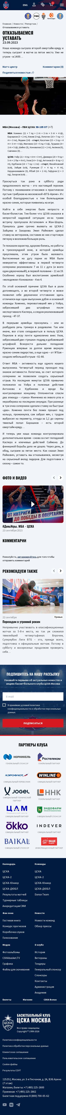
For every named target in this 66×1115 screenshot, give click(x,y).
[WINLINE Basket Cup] (43, 16)
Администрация (44, 986)
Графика (8, 963)
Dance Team (42, 894)
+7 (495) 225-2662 (26, 1091)
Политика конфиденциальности (20, 1039)
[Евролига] (51, 16)
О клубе (39, 944)
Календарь (9, 864)
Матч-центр (10, 66)
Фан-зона (8, 913)
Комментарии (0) (53, 66)
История (40, 952)
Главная (7, 23)
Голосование (10, 937)
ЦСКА (6, 871)
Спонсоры (41, 975)
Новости (18, 23)
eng (25, 5)
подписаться (33, 723)
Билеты (7, 999)
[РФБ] (36, 16)
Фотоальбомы (11, 952)
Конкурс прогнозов (14, 926)
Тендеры (40, 963)
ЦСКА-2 (7, 877)
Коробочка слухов (13, 932)
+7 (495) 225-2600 (34, 1087)
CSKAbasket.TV (11, 958)
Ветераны (41, 958)
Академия (40, 992)
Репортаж (30, 23)
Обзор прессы (43, 926)
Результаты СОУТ (12, 1070)
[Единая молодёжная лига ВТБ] (60, 16)
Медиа (6, 944)
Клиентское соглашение (15, 1052)
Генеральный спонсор (48, 969)
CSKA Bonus (50, 999)
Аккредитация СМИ (14, 906)
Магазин (27, 999)
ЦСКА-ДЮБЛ (10, 888)
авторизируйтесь (27, 556)
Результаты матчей (14, 894)
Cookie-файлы (10, 1064)
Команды (40, 864)
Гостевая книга (11, 920)
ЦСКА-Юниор (11, 883)
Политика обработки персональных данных (25, 1045)
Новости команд (45, 920)
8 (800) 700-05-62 (39, 1096)
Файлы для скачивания (16, 969)
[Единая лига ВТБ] (27, 16)
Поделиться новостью (17, 72)
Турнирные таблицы (15, 900)
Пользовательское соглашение (19, 1058)
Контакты (41, 981)
